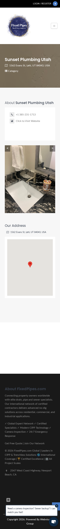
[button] (53, 522)
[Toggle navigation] (54, 26)
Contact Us (16, 360)
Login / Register (42, 4)
